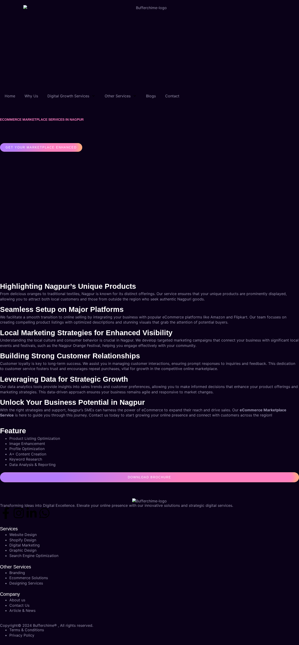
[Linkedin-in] (31, 513)
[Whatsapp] (44, 513)
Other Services (118, 96)
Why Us (31, 96)
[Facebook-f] (6, 513)
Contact (172, 96)
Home (10, 96)
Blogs (151, 96)
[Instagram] (19, 513)
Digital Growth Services (68, 96)
